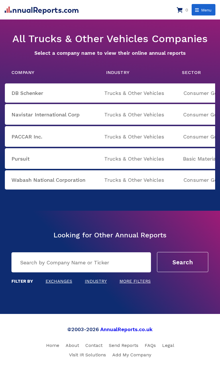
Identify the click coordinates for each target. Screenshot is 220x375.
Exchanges (59, 281)
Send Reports (123, 345)
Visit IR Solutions (87, 355)
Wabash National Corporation (48, 180)
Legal (168, 345)
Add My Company (131, 355)
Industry (96, 281)
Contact (94, 345)
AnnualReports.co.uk (126, 329)
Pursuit (20, 159)
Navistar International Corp (45, 115)
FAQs (150, 345)
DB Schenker (27, 93)
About (72, 345)
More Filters (135, 281)
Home (52, 345)
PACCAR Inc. (26, 137)
